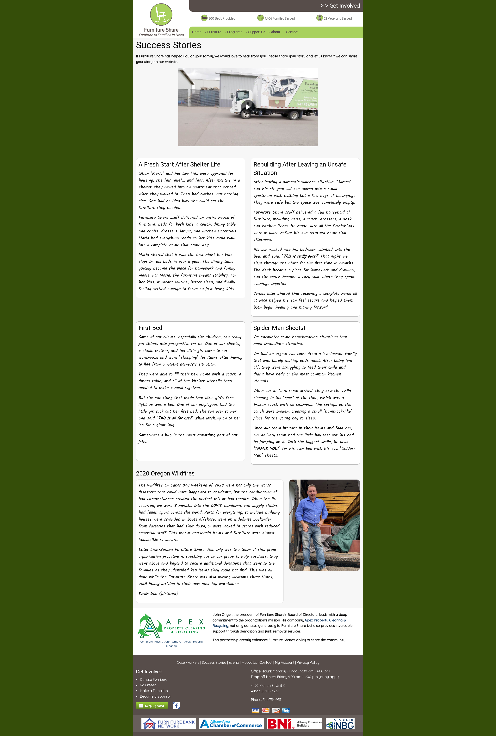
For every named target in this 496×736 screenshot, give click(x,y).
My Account (284, 662)
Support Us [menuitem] (256, 32)
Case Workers (188, 662)
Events (234, 662)
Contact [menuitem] (292, 32)
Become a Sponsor (155, 696)
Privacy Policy (308, 662)
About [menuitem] (275, 32)
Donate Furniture (153, 679)
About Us (249, 662)
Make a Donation (154, 691)
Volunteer (148, 685)
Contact (265, 662)
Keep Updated (154, 706)
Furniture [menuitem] (214, 32)
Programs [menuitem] (234, 32)
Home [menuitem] (197, 32)
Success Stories (214, 662)
